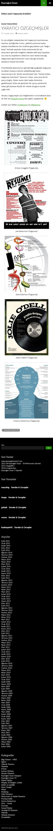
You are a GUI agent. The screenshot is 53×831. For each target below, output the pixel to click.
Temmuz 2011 (6, 638)
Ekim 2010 (5, 659)
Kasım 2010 (6, 657)
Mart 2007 (5, 733)
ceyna (4, 517)
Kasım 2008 (6, 710)
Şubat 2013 (6, 594)
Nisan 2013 (5, 590)
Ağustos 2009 (6, 691)
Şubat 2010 (6, 677)
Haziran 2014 (6, 557)
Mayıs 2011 (6, 643)
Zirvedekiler (5, 817)
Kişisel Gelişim (6, 780)
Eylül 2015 (5, 541)
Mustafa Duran (17, 99)
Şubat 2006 (6, 747)
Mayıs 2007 (6, 730)
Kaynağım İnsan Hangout (11, 776)
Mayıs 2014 (6, 560)
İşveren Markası (7, 771)
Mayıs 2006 (6, 742)
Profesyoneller (6, 799)
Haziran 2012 (6, 613)
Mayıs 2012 (6, 615)
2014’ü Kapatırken (8, 468)
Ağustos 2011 (6, 636)
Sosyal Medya (6, 808)
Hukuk (4, 769)
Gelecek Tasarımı (7, 764)
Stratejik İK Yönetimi (9, 810)
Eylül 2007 (5, 723)
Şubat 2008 (6, 714)
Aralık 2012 (5, 599)
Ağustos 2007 (6, 726)
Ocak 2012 (5, 624)
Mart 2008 (5, 712)
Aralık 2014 (5, 546)
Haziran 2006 (6, 740)
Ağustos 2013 (6, 580)
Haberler (4, 767)
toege (4, 497)
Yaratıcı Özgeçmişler (25, 28)
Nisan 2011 (5, 645)
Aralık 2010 (5, 654)
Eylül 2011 (5, 633)
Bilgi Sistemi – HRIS (9, 760)
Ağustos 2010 (6, 663)
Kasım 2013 (6, 573)
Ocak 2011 (5, 652)
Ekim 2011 (5, 631)
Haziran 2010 (6, 668)
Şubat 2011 (6, 650)
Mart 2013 (5, 592)
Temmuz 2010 (6, 666)
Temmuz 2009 (6, 693)
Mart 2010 (5, 675)
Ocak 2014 (5, 569)
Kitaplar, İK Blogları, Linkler (11, 783)
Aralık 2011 (5, 627)
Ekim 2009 (5, 687)
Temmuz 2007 (6, 728)
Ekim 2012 (5, 603)
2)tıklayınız (35, 105)
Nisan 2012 (5, 617)
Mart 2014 (5, 564)
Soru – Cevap (6, 803)
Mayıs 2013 (6, 587)
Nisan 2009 (5, 700)
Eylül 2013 (5, 578)
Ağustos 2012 (6, 608)
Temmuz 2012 (6, 610)
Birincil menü (50, 3)
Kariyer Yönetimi (7, 773)
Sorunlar (4, 806)
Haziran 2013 (6, 585)
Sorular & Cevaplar (19, 487)
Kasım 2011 (6, 629)
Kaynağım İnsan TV (8, 778)
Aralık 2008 (5, 707)
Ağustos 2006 (6, 737)
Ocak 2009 (5, 705)
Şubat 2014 (6, 567)
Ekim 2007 (5, 721)
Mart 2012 (5, 620)
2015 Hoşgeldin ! (8, 466)
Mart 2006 (5, 744)
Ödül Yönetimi (7, 794)
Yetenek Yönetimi (8, 815)
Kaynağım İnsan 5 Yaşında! (11, 470)
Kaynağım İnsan (9, 3)
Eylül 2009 (5, 689)
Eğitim (3, 762)
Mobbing (4, 792)
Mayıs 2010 (6, 670)
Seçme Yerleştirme (9, 24)
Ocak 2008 (5, 717)
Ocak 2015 (5, 543)
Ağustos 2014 (6, 553)
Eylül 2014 (5, 550)
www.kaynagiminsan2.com (11, 461)
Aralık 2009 (5, 682)
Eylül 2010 (5, 661)
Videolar (4, 813)
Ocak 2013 (5, 597)
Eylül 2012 (5, 606)
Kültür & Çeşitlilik (8, 785)
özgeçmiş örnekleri (11, 430)
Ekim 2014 (5, 548)
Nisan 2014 (5, 562)
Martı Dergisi (6, 787)
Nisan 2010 (5, 673)
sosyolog (5, 487)
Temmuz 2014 (6, 555)
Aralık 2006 (5, 735)
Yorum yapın (23, 33)
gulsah (4, 507)
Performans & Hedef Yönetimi (13, 797)
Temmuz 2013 (6, 583)
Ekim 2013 (5, 576)
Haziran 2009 (6, 696)
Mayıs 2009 (6, 698)
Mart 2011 (5, 647)
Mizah (3, 790)
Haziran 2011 (6, 640)
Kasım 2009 (6, 684)
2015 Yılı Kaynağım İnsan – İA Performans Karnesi (21, 464)
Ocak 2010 (5, 680)
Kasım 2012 (6, 601)
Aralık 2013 (5, 571)
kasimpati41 (7, 527)
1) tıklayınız (22, 105)
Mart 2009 (5, 703)
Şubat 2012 (6, 622)
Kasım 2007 (6, 719)
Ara (2, 445)
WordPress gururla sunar (9, 828)
